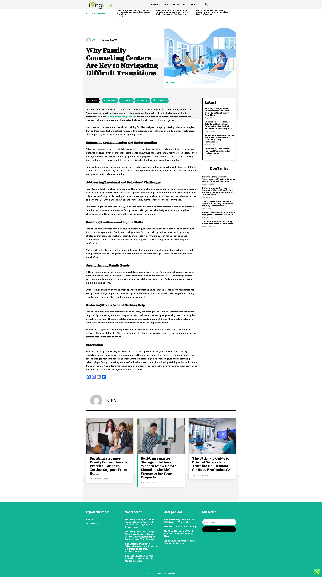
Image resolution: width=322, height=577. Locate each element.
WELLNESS (170, 83)
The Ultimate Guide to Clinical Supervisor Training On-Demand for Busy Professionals (212, 12)
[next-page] (122, 16)
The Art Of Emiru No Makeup (180, 526)
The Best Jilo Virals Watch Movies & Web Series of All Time (179, 533)
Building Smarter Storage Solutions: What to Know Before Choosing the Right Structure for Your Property (172, 12)
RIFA (94, 40)
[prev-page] (118, 16)
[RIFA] (89, 40)
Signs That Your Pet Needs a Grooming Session (179, 542)
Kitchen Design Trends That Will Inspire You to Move (180, 520)
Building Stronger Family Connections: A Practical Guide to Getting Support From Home (134, 12)
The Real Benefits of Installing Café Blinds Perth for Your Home (217, 222)
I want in (219, 529)
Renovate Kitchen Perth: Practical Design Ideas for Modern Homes (217, 150)
